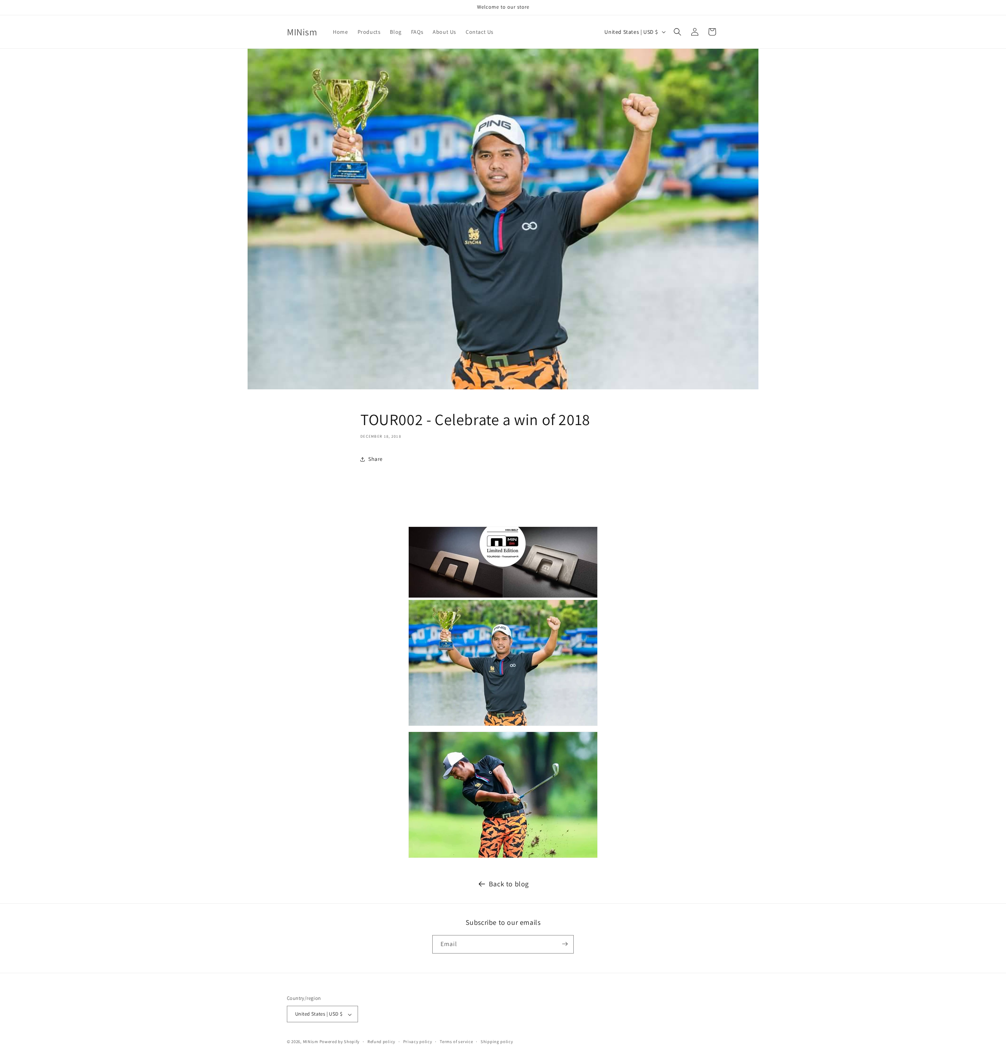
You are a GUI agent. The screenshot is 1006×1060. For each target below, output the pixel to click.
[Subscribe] (564, 944)
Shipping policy (497, 1041)
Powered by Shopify (339, 1042)
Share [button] (375, 458)
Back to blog (509, 883)
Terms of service (456, 1041)
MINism (310, 1042)
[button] (677, 31)
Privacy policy (417, 1041)
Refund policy (381, 1041)
